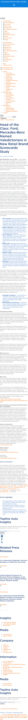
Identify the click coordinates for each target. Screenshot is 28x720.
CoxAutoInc (5, 490)
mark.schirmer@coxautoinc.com (9, 452)
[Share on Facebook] (2, 540)
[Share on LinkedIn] (2, 537)
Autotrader (9, 73)
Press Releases (10, 108)
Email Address (4, 531)
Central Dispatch (10, 74)
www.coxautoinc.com (6, 445)
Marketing (8, 102)
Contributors (6, 625)
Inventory (8, 99)
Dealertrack (9, 79)
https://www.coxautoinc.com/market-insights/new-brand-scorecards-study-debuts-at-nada (14, 400)
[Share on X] (2, 543)
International (6, 649)
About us (8, 107)
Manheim (8, 85)
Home (2, 120)
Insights (5, 113)
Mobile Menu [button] (3, 118)
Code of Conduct (8, 671)
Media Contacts (10, 110)
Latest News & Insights (9, 622)
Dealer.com (9, 77)
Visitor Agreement (8, 661)
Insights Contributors (12, 111)
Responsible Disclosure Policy (11, 673)
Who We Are (6, 105)
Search (14, 116)
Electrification (10, 95)
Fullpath (8, 82)
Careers (5, 651)
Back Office (9, 93)
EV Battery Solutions (12, 80)
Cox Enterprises (7, 652)
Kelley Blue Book (10, 83)
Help (4, 63)
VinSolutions (9, 89)
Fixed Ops (8, 96)
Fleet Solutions (10, 98)
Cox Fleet (8, 76)
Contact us (6, 646)
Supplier (5, 674)
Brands (5, 71)
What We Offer (7, 92)
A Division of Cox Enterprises (9, 709)
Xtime (7, 90)
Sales (7, 104)
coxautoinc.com (18, 487)
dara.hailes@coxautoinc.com (8, 458)
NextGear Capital (10, 86)
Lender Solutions (10, 101)
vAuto (7, 88)
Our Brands (3, 18)
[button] (2, 115)
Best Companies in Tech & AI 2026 (13, 485)
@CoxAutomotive (12, 489)
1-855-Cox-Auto (7, 65)
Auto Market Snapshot (9, 624)
